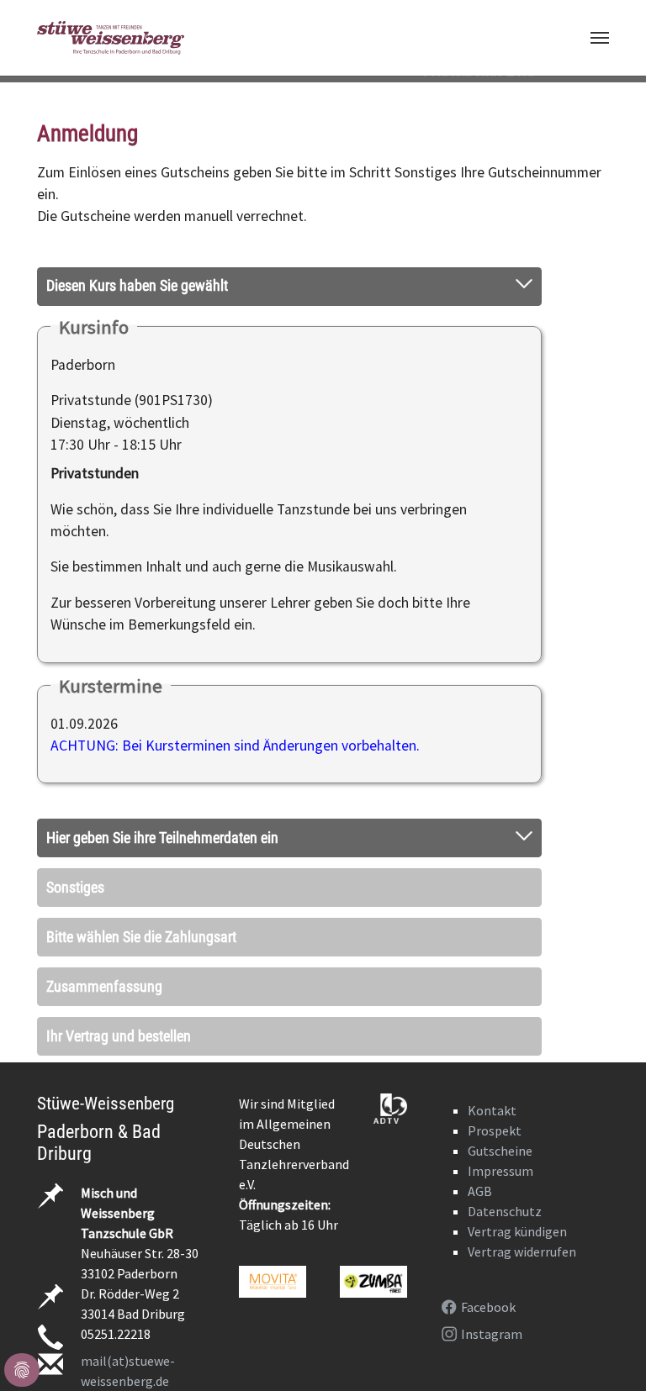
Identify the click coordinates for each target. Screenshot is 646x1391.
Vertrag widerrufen (522, 1251)
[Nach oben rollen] (607, 1352)
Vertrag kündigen (517, 1231)
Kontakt (492, 1110)
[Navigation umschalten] (599, 38)
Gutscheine (500, 1150)
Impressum (500, 1170)
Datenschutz (505, 1211)
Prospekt (495, 1130)
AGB (480, 1191)
